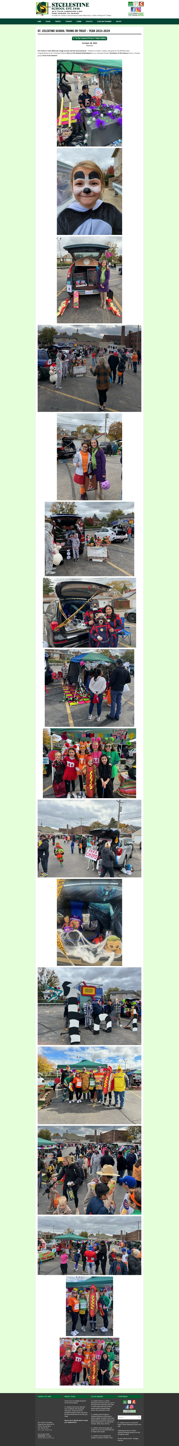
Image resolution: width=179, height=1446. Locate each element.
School (48, 21)
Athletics (89, 21)
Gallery (118, 21)
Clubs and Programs (104, 21)
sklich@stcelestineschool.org (46, 1438)
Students (68, 21)
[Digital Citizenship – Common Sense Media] (136, 15)
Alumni (79, 21)
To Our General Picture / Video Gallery (90, 38)
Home (39, 21)
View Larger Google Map (45, 1430)
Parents (58, 21)
